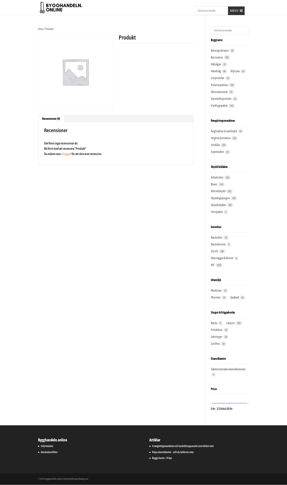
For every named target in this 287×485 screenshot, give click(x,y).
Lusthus (215, 343)
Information (47, 446)
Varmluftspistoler (221, 98)
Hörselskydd (218, 191)
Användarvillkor (49, 452)
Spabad (234, 297)
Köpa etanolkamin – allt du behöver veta (173, 452)
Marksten (216, 290)
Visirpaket (217, 212)
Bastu (214, 323)
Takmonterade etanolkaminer (228, 369)
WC (213, 265)
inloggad (66, 154)
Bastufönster (218, 244)
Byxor (214, 184)
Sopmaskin (217, 151)
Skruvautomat (219, 92)
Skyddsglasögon (220, 198)
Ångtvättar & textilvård (224, 131)
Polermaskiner (219, 85)
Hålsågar (216, 64)
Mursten (216, 297)
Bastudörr (217, 237)
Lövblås (215, 145)
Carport (230, 323)
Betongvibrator (220, 50)
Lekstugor (217, 336)
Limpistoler (218, 78)
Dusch (214, 251)
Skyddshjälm (218, 205)
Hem (40, 29)
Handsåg (216, 71)
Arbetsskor (217, 177)
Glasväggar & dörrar (222, 258)
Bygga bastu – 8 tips (162, 458)
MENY (234, 10)
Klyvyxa (235, 71)
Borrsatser (217, 57)
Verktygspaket (219, 105)
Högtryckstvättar (221, 138)
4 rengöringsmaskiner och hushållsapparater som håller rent (183, 446)
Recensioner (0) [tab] (51, 118)
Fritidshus (217, 330)
